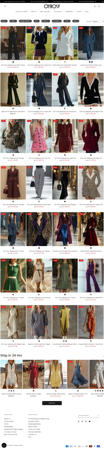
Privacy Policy (8, 421)
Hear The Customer (10, 434)
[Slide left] (98, 356)
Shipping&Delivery (34, 424)
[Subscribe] (99, 415)
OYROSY (10, 445)
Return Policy (32, 427)
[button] (5, 6)
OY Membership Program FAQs (38, 419)
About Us (7, 419)
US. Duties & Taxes (10, 432)
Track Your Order (34, 429)
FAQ (29, 437)
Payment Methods (34, 432)
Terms (6, 424)
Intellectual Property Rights (13, 429)
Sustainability (8, 427)
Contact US (32, 434)
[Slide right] (102, 356)
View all (52, 403)
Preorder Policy (33, 421)
